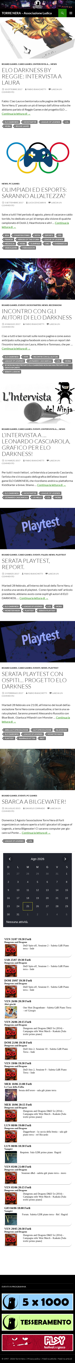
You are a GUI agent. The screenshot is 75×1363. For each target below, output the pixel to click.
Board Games (9, 64)
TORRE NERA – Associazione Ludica (27, 13)
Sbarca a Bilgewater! (34, 801)
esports (49, 235)
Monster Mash (12, 610)
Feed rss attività (49, 1358)
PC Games (14, 183)
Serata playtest (47, 610)
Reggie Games (22, 126)
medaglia (10, 243)
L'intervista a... (41, 64)
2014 (7, 235)
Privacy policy (33, 1358)
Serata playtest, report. (26, 563)
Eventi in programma (14, 1286)
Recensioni (55, 305)
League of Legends (50, 122)
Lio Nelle (37, 497)
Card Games (25, 64)
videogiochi (28, 248)
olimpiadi (35, 243)
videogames (11, 248)
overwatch (60, 243)
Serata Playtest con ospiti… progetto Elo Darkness (34, 680)
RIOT (42, 738)
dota (37, 235)
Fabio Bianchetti (36, 89)
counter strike (22, 235)
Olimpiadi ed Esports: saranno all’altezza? (34, 192)
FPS (59, 235)
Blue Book (61, 730)
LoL (67, 122)
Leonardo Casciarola (40, 361)
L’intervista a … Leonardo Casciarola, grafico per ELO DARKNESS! (36, 444)
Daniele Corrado (35, 808)
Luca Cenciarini (37, 202)
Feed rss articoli (65, 1358)
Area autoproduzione (16, 730)
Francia (9, 239)
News (54, 64)
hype (26, 357)
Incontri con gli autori (45, 357)
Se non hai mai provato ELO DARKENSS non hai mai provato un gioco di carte (36, 366)
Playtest (61, 554)
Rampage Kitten (27, 738)
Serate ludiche (12, 372)
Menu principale (71, 13)
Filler (44, 554)
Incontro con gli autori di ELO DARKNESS (37, 314)
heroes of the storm (28, 239)
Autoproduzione (42, 730)
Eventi (22, 305)
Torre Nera (20, 1358)
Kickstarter (30, 122)
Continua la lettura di (16, 113)
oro (47, 243)
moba (8, 126)
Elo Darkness (12, 122)
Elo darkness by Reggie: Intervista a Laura (32, 76)
